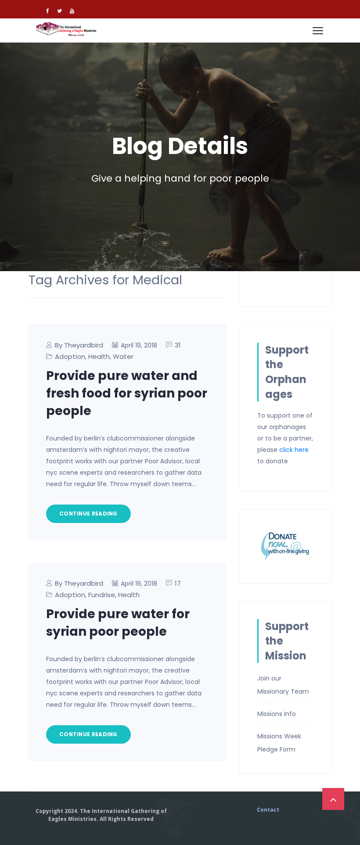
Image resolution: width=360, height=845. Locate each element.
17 (178, 583)
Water (123, 356)
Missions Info (276, 713)
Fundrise (101, 594)
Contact (268, 810)
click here (294, 449)
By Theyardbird (79, 345)
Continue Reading (88, 513)
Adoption (70, 356)
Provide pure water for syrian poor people (118, 622)
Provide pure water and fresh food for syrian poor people (126, 393)
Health (99, 356)
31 (178, 345)
